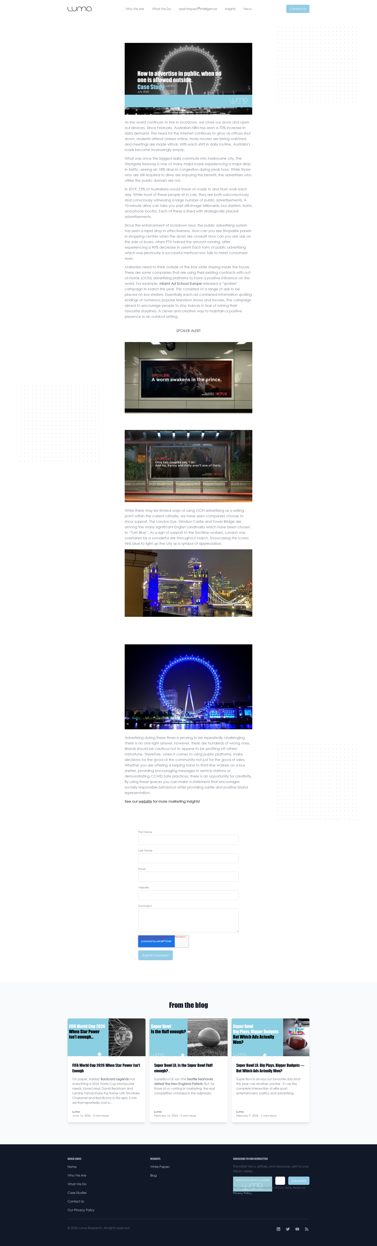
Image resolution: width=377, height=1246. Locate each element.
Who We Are (134, 9)
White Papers (160, 1167)
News (247, 9)
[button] (188, 383)
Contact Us (298, 9)
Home (72, 1167)
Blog (153, 1175)
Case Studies (77, 1193)
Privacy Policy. (242, 1193)
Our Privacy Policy (81, 1210)
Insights (230, 9)
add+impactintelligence (198, 8)
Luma (76, 1111)
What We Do (161, 9)
